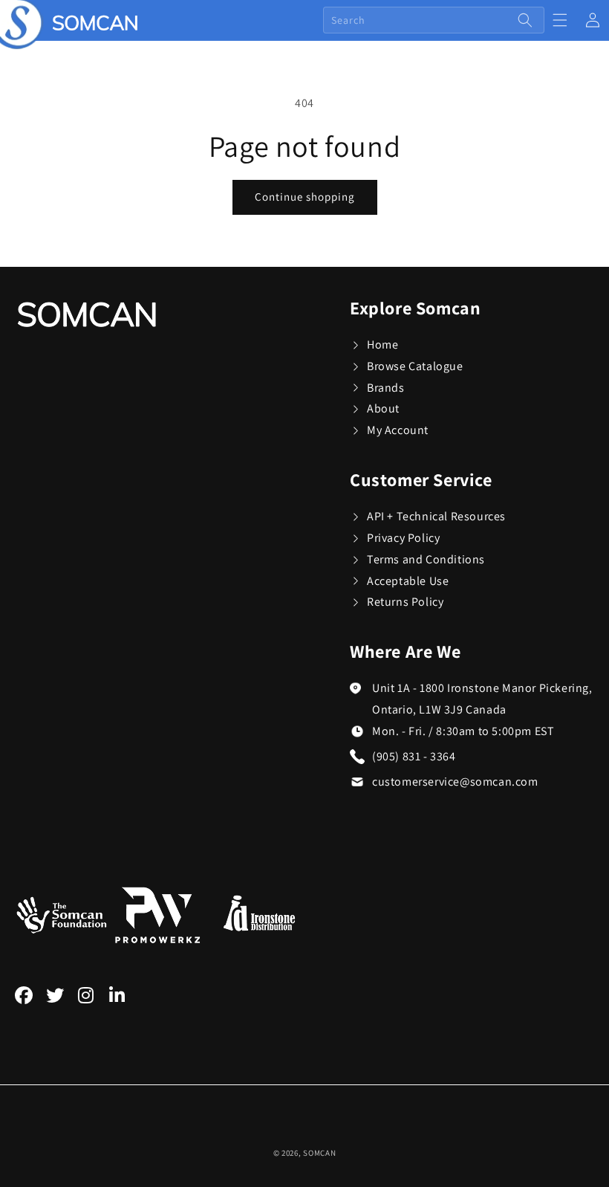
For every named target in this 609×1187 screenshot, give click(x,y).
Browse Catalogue (415, 366)
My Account (398, 430)
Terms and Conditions (426, 559)
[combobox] (433, 20)
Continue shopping (305, 197)
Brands (386, 387)
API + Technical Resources (436, 516)
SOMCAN (319, 1153)
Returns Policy (405, 601)
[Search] (525, 20)
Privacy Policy (403, 538)
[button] (560, 20)
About (383, 408)
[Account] (592, 20)
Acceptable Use (408, 581)
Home (382, 344)
